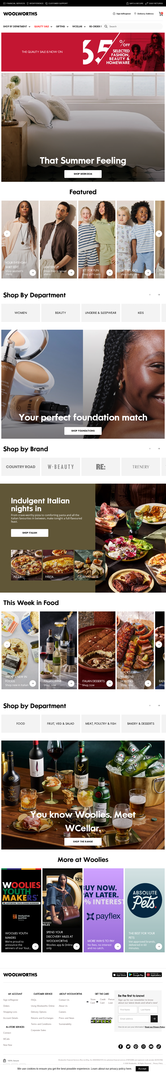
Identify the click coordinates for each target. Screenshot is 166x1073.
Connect (7, 1033)
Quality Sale (41, 26)
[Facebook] (122, 1046)
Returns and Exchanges (42, 1018)
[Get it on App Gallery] (154, 974)
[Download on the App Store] (120, 974)
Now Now (7, 1045)
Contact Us (64, 1000)
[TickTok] (160, 1046)
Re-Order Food (98, 26)
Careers (62, 1012)
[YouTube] (152, 1046)
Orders (6, 1006)
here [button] (128, 1068)
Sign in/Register (10, 1000)
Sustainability (65, 1024)
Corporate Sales (38, 1030)
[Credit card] (97, 1002)
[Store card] (88, 1002)
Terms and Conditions (41, 1024)
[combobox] (134, 26)
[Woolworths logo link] (20, 14)
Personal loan (112, 1001)
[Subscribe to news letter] (154, 1018)
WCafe (6, 1039)
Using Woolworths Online (42, 1006)
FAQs (33, 1000)
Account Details (10, 1018)
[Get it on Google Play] (137, 974)
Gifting (60, 26)
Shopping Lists (10, 1012)
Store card (92, 1001)
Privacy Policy (158, 1063)
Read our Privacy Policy (155, 1027)
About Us (63, 1006)
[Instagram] (145, 1046)
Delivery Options (39, 1012)
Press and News (66, 1018)
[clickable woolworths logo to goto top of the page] (20, 975)
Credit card (103, 1001)
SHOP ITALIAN (29, 532)
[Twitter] (130, 1046)
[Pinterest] (137, 1046)
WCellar (77, 26)
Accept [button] (142, 1068)
